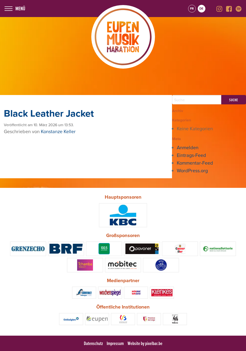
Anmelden (187, 147)
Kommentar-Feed (195, 162)
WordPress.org (192, 170)
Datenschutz (93, 343)
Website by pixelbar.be (145, 343)
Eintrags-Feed (191, 155)
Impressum (115, 343)
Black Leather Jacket (49, 113)
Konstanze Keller (58, 131)
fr (192, 8)
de (201, 8)
